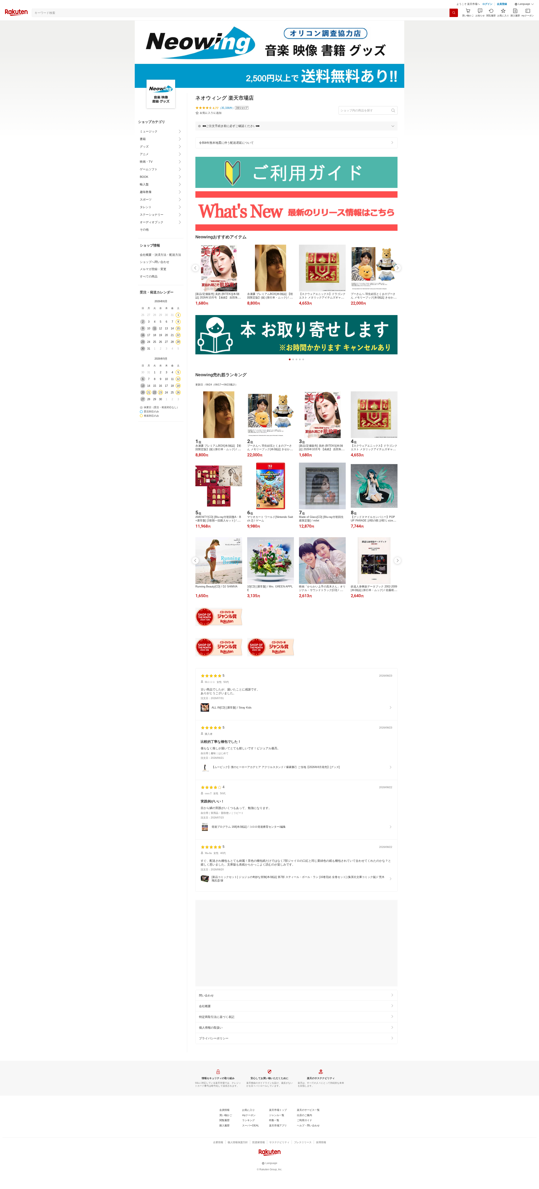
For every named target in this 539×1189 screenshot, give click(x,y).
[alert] (296, 136)
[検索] (454, 23)
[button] (524, 14)
